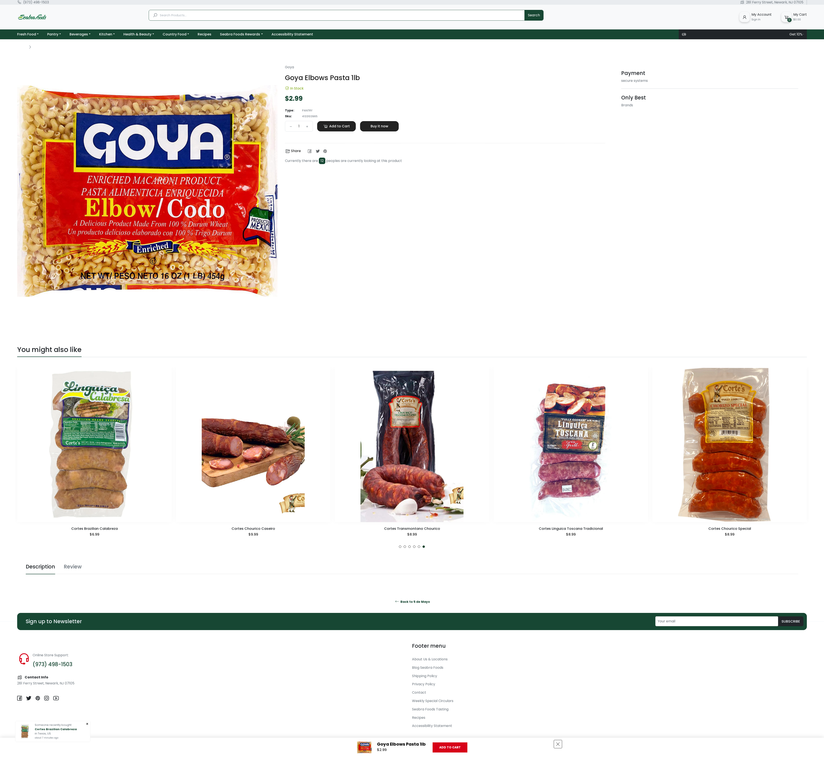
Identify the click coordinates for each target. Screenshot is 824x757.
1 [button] (400, 546)
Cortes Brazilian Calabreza (56, 729)
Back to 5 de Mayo (415, 602)
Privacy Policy (423, 684)
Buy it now (379, 126)
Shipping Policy (424, 675)
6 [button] (424, 546)
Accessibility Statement (432, 725)
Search (534, 15)
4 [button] (414, 546)
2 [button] (405, 546)
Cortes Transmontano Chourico (253, 528)
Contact (419, 692)
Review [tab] (73, 566)
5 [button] (419, 546)
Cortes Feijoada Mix (729, 528)
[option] (94, 457)
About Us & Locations (430, 659)
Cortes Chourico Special (571, 528)
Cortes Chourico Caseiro (94, 528)
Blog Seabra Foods (427, 667)
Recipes (418, 717)
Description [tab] (40, 566)
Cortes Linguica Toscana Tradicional (412, 528)
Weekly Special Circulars (432, 700)
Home (21, 47)
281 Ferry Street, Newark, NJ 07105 (774, 2)
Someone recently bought (53, 725)
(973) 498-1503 (36, 2)
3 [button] (409, 546)
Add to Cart (450, 747)
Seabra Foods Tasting (430, 709)
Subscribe (791, 621)
